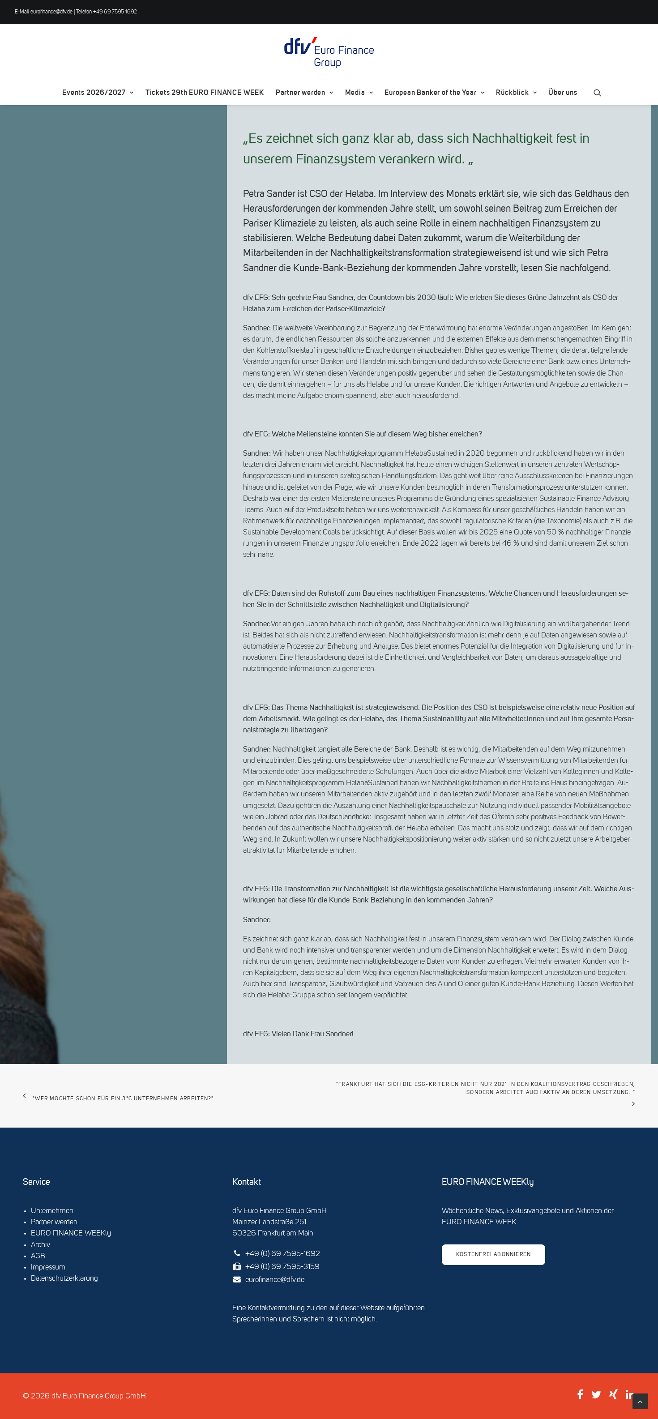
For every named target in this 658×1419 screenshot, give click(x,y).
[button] (598, 93)
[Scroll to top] (640, 1401)
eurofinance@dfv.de (51, 12)
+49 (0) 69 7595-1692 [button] (282, 1254)
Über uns (562, 92)
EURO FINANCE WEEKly (71, 1233)
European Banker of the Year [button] (431, 92)
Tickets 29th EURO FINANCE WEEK (204, 92)
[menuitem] (97, 93)
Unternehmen (52, 1211)
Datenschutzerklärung (64, 1278)
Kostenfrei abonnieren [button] (493, 1254)
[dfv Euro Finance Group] (329, 52)
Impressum (48, 1267)
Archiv (40, 1245)
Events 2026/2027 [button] (94, 92)
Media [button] (355, 92)
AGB (38, 1256)
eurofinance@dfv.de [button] (274, 1280)
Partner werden (300, 92)
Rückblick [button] (512, 92)
